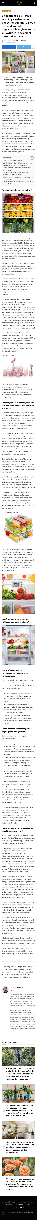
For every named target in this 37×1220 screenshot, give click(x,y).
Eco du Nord (11, 1212)
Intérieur (22, 1202)
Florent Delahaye (21, 40)
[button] (31, 158)
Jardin (28, 1205)
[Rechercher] (34, 3)
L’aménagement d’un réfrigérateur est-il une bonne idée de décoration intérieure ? (17, 164)
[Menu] (3, 3)
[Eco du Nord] (19, 3)
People (14, 1202)
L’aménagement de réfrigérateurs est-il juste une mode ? (18, 183)
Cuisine (30, 1202)
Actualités (6, 11)
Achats (14, 1207)
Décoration (20, 1205)
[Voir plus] (33, 47)
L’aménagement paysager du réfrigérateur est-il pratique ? (17, 169)
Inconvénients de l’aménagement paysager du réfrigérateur (18, 178)
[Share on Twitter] (24, 47)
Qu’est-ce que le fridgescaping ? (13, 161)
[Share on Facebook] (9, 47)
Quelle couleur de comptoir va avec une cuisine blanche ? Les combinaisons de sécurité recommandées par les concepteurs (20, 1147)
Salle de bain (9, 1205)
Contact (22, 1207)
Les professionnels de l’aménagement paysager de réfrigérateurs (15, 173)
